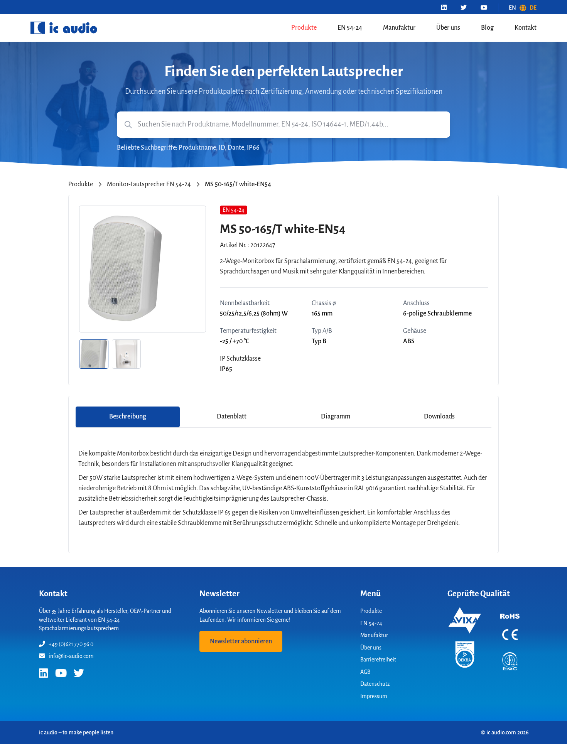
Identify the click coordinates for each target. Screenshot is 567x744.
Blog (487, 27)
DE (533, 8)
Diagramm (335, 416)
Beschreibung (127, 416)
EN (512, 8)
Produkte (304, 27)
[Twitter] (464, 7)
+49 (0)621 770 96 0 (71, 644)
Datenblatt (231, 416)
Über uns (448, 27)
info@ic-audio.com (71, 656)
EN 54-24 (350, 27)
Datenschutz (375, 684)
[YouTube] (484, 7)
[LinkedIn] (444, 7)
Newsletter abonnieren (241, 641)
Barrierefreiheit (378, 659)
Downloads (439, 416)
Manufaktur (399, 27)
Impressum (373, 696)
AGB (365, 672)
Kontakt (526, 27)
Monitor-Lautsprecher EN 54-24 (149, 184)
